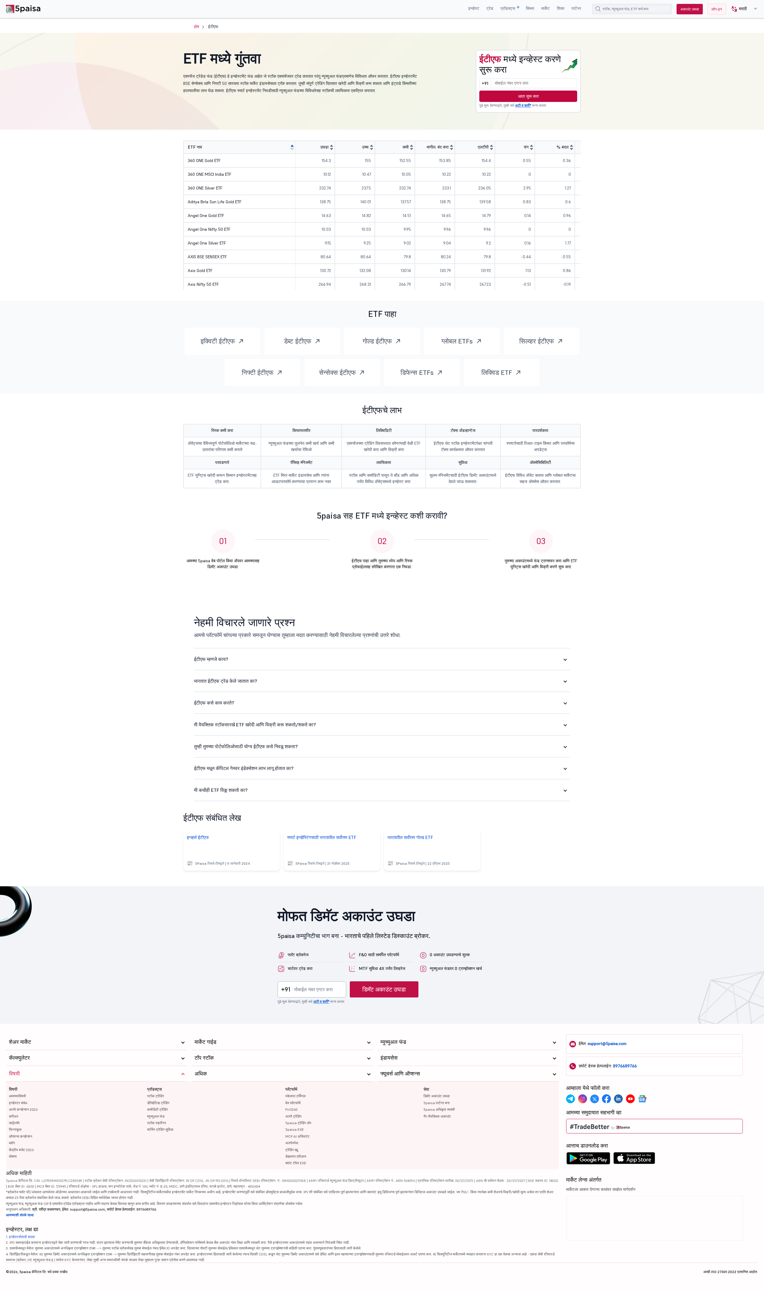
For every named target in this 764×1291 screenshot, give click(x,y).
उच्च (365, 147)
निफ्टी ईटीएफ (257, 372)
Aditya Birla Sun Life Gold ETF (214, 201)
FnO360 (291, 1109)
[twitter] (594, 1098)
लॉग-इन (716, 9)
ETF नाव (195, 147)
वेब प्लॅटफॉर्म (293, 1103)
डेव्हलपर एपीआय (295, 1156)
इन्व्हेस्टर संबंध (18, 1103)
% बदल (563, 147)
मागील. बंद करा (438, 147)
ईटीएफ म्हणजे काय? (211, 659)
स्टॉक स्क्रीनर (156, 1123)
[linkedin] (618, 1098)
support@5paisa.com (607, 1043)
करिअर (13, 1116)
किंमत (530, 8)
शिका (560, 8)
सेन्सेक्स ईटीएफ (337, 372)
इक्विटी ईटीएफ (218, 341)
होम (196, 26)
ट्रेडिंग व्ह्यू (291, 1150)
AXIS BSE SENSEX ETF (207, 256)
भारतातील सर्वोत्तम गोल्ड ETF (410, 837)
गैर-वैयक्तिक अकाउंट (437, 1116)
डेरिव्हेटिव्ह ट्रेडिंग (158, 1103)
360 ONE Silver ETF (205, 188)
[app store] (634, 1160)
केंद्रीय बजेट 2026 (21, 1150)
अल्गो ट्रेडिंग (293, 1116)
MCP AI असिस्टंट (297, 1136)
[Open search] (598, 9)
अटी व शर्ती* (523, 105)
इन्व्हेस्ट (473, 8)
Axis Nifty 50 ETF (203, 284)
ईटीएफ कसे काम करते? (214, 703)
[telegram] (570, 1098)
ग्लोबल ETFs (457, 341)
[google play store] (588, 1160)
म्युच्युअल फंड (155, 1116)
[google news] (642, 1098)
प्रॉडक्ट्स (508, 8)
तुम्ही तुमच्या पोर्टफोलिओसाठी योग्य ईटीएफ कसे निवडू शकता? (246, 746)
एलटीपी (483, 147)
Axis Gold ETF (200, 270)
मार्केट (545, 8)
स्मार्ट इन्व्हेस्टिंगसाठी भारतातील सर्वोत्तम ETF (321, 837)
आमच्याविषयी (17, 1096)
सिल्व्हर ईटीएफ (536, 341)
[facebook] (606, 1098)
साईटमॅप (14, 1123)
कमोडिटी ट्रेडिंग (157, 1109)
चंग (526, 147)
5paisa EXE (294, 1129)
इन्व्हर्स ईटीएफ (198, 837)
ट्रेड (489, 8)
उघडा (324, 147)
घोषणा (13, 1156)
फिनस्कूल (15, 1129)
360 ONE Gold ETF (204, 160)
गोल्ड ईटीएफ (377, 341)
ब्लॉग (12, 1143)
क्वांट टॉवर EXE (295, 1163)
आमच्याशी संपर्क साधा (20, 1215)
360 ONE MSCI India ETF (209, 174)
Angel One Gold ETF (206, 215)
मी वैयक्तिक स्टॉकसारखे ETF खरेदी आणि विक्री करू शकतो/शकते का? (255, 725)
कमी (406, 147)
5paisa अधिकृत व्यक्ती (439, 1109)
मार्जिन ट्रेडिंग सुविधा (160, 1129)
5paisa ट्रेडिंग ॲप (298, 1123)
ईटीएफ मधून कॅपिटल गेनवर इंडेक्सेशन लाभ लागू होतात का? (244, 768)
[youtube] (630, 1098)
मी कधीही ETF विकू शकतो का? (221, 790)
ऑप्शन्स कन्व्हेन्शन (20, 1136)
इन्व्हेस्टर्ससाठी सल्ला (22, 1237)
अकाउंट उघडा (689, 9)
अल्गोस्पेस (291, 1143)
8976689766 (625, 1066)
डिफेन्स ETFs (417, 372)
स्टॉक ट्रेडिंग (155, 1096)
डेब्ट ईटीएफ (297, 341)
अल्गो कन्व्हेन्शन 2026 (23, 1109)
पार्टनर (576, 8)
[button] (742, 9)
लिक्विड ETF (496, 372)
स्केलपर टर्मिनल (295, 1096)
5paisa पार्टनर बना (436, 1103)
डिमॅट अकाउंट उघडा (384, 989)
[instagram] (582, 1098)
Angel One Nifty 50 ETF (209, 229)
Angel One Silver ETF (207, 243)
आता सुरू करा (528, 96)
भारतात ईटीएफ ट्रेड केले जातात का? (225, 681)
